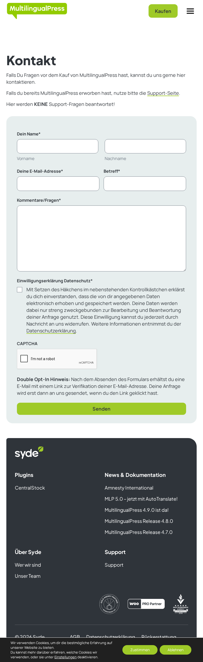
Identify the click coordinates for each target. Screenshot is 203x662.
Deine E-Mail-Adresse (40, 171)
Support (115, 551)
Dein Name (28, 134)
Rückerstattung (158, 637)
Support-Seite (163, 93)
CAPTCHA (27, 343)
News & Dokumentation (135, 474)
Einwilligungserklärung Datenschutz (55, 281)
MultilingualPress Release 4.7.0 (139, 532)
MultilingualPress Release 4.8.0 (139, 521)
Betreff (112, 171)
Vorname (25, 158)
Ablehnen (175, 649)
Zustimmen (140, 649)
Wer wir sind (28, 565)
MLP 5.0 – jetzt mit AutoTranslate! (141, 499)
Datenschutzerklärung (51, 330)
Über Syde (28, 551)
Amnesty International (129, 488)
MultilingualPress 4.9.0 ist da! (137, 510)
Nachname (115, 158)
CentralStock (30, 488)
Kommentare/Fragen (39, 200)
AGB (75, 637)
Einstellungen (65, 657)
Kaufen (163, 11)
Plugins (24, 474)
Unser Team (27, 576)
